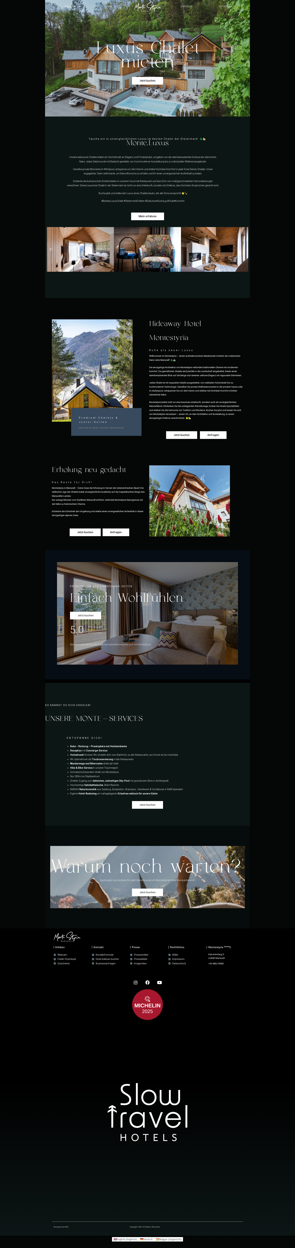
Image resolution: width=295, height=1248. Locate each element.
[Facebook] (147, 982)
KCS (66, 1227)
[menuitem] (125, 1239)
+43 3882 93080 (216, 963)
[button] (69, 6)
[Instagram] (135, 982)
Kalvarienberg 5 (216, 954)
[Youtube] (159, 982)
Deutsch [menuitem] (148, 1239)
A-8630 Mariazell (216, 958)
